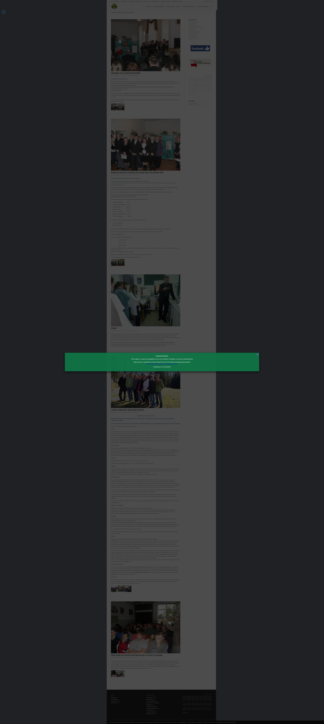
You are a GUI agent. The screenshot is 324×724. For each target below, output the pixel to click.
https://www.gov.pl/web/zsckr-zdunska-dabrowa (162, 364)
